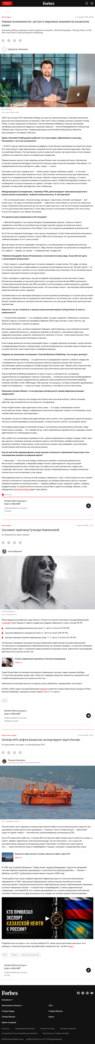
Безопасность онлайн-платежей (55, 1033)
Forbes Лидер (8, 1011)
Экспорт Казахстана (30, 955)
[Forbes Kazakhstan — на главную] (48, 3)
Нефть (14, 955)
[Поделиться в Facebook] (3, 40)
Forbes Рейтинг (56, 1011)
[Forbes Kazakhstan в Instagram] (87, 993)
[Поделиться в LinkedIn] (20, 40)
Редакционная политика (25, 1029)
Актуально (6, 1000)
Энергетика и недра (9, 735)
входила (43, 689)
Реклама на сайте (47, 1029)
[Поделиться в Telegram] (8, 40)
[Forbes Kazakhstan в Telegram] (82, 993)
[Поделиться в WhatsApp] (14, 40)
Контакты (6, 1029)
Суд (4, 700)
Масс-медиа (6, 17)
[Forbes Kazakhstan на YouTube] (91, 993)
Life (50, 1005)
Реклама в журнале (68, 1029)
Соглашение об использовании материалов (19, 1033)
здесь (71, 946)
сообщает (6, 623)
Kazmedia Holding (22, 489)
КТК (4, 955)
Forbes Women (8, 1017)
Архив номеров (9, 1022)
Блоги (51, 1017)
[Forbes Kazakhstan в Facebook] (78, 993)
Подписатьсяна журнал (7, 3)
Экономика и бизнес (11, 1005)
